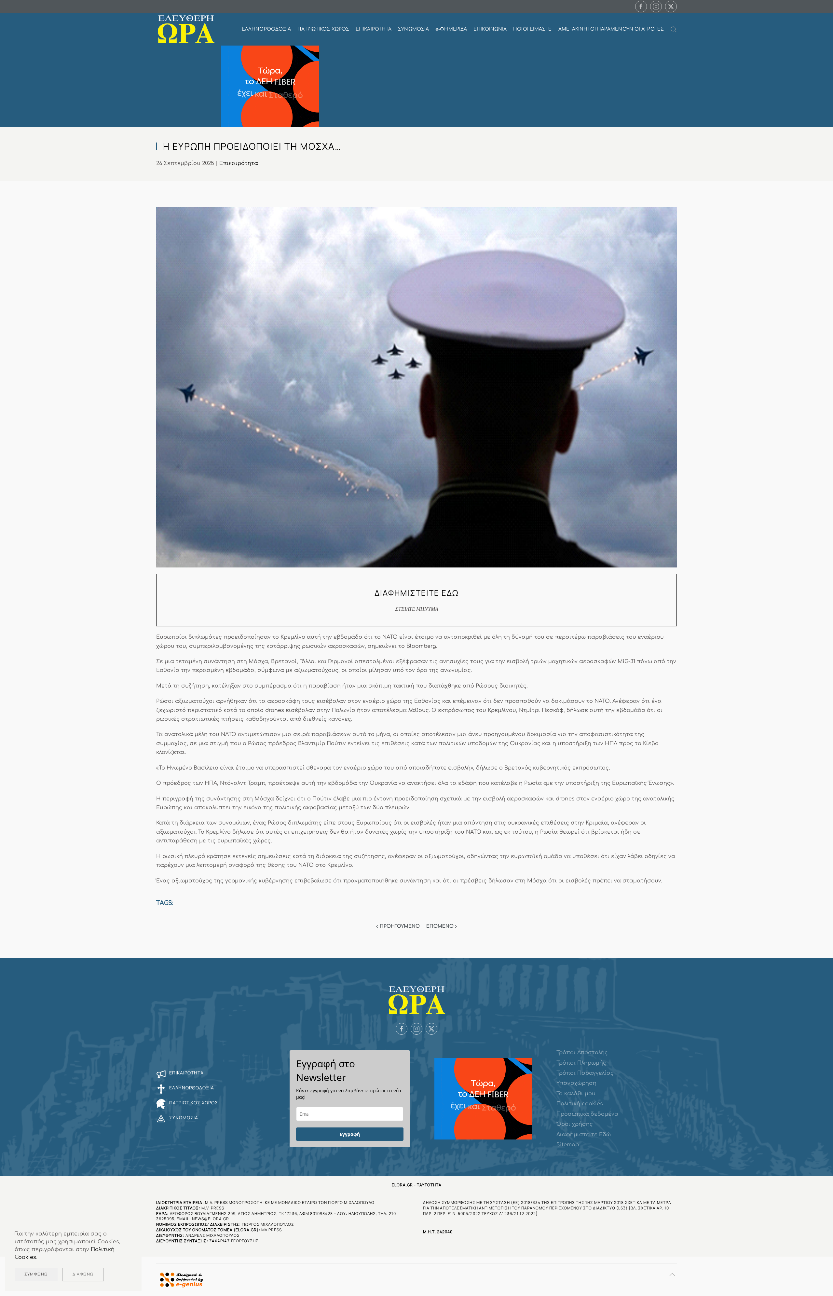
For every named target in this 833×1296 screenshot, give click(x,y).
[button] (673, 29)
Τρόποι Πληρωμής (581, 1063)
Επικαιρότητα (238, 163)
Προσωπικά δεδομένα (587, 1114)
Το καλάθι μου (575, 1094)
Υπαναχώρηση (576, 1083)
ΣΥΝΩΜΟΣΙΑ (413, 29)
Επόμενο (440, 926)
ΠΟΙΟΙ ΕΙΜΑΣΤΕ (532, 29)
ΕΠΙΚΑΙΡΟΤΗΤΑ (373, 29)
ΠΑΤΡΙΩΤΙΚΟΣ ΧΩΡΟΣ (323, 29)
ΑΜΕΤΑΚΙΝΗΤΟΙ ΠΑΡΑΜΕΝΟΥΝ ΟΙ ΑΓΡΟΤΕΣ (611, 29)
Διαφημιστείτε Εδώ (583, 1135)
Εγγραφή (350, 1134)
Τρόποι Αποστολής (582, 1053)
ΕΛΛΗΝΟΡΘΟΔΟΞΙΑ (266, 29)
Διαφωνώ (83, 1274)
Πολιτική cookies (579, 1104)
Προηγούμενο (400, 926)
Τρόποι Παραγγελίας (585, 1073)
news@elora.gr (210, 1218)
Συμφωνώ (36, 1274)
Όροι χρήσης (574, 1124)
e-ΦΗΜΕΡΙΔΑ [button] (451, 29)
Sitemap (567, 1145)
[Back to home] (186, 29)
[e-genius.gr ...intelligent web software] (179, 1280)
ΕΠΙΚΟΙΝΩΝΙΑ (490, 29)
